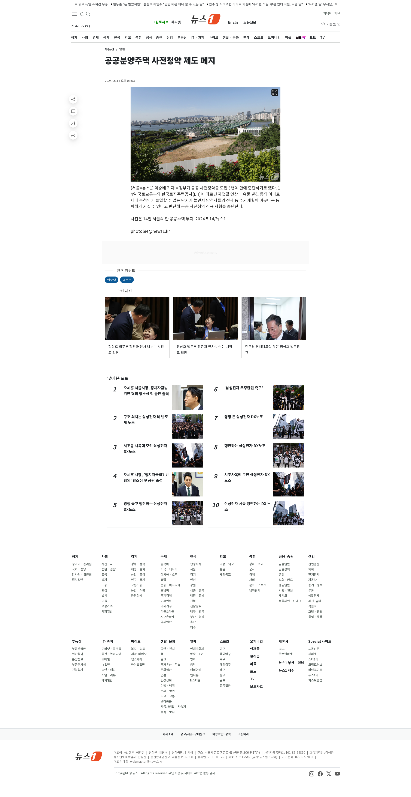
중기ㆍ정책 (315, 585)
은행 (281, 575)
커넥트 (327, 13)
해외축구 (225, 665)
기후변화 (166, 601)
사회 (104, 556)
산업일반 (313, 564)
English (234, 22)
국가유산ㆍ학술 (170, 665)
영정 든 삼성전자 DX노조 (243, 416)
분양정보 (77, 659)
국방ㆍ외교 (227, 564)
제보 (337, 13)
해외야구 (225, 654)
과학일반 (107, 680)
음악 (193, 665)
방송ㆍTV (196, 654)
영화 (193, 659)
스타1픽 (313, 659)
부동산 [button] (109, 49)
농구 (222, 675)
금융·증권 (286, 556)
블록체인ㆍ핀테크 (290, 601)
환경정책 (136, 596)
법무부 (126, 279)
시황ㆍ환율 (286, 590)
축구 (222, 659)
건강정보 (166, 680)
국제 (164, 556)
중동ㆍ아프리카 (170, 585)
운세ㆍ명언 (168, 691)
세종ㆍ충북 (197, 590)
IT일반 (105, 665)
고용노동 (136, 585)
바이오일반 (138, 665)
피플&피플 (167, 612)
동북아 (165, 564)
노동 (104, 585)
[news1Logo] (89, 756)
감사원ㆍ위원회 (82, 575)
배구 (222, 670)
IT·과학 (107, 641)
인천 (193, 580)
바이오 (136, 641)
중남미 (165, 590)
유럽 (163, 580)
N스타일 (195, 680)
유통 (311, 590)
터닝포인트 (315, 670)
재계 (311, 569)
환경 (104, 590)
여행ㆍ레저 (168, 686)
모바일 (105, 659)
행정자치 (195, 564)
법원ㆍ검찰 (108, 569)
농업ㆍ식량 (138, 590)
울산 (193, 622)
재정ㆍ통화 (138, 569)
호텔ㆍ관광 (315, 612)
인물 (104, 601)
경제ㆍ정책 (138, 564)
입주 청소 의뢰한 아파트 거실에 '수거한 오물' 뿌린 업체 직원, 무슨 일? (237, 4)
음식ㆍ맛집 (168, 712)
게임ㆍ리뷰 (108, 675)
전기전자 (313, 575)
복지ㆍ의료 (138, 649)
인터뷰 (194, 675)
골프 (222, 680)
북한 (252, 556)
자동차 (312, 580)
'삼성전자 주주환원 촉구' (243, 387)
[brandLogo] (205, 19)
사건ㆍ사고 (108, 564)
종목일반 (225, 686)
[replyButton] (73, 111)
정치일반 (77, 580)
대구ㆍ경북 (197, 612)
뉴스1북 (313, 675)
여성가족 (107, 606)
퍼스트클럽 (315, 680)
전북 (193, 601)
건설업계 (77, 670)
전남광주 (195, 606)
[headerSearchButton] (88, 14)
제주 (193, 627)
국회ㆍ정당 (79, 569)
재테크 (283, 596)
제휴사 (283, 641)
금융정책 (284, 569)
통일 (222, 569)
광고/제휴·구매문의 (193, 734)
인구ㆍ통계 (138, 580)
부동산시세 (79, 665)
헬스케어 (136, 659)
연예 (193, 641)
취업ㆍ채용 (315, 617)
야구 (222, 649)
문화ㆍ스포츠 (257, 585)
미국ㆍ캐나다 (169, 569)
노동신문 (249, 22)
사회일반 (107, 612)
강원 (193, 585)
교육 (104, 575)
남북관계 (254, 590)
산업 (311, 556)
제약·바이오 (139, 654)
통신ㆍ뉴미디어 (111, 654)
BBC (281, 649)
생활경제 (313, 596)
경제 (134, 556)
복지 (104, 580)
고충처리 (243, 734)
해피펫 (176, 22)
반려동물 (166, 702)
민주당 (111, 279)
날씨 (104, 596)
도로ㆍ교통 (168, 696)
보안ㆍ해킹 (108, 670)
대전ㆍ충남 (197, 596)
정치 (75, 556)
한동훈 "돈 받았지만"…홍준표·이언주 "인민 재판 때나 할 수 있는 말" (139, 4)
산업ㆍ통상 (138, 575)
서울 (193, 569)
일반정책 (77, 654)
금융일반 (284, 564)
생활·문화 (168, 641)
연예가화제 (197, 649)
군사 (252, 569)
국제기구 (166, 606)
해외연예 (195, 670)
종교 (163, 659)
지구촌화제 (167, 617)
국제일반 (166, 622)
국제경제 (166, 596)
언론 (163, 675)
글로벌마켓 (286, 654)
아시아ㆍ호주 (169, 575)
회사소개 (168, 734)
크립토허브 (160, 22)
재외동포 (225, 575)
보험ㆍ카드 (286, 580)
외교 (223, 556)
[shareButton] (73, 99)
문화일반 (166, 670)
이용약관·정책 (221, 734)
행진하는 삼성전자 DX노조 (244, 445)
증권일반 (284, 585)
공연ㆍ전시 (168, 649)
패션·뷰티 (314, 601)
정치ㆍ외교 (256, 564)
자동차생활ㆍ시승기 (173, 707)
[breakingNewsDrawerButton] (82, 14)
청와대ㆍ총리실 (82, 564)
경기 (193, 575)
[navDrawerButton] (74, 14)
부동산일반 (79, 649)
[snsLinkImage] (311, 773)
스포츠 (224, 641)
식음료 (312, 606)
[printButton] (73, 135)
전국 (193, 556)
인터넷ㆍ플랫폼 (111, 649)
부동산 (77, 641)
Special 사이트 (319, 641)
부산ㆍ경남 (197, 617)
